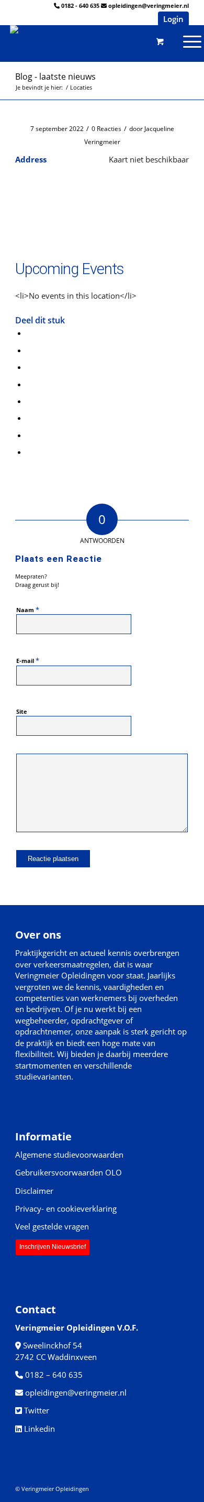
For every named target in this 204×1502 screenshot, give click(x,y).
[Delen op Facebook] (30, 333)
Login (173, 19)
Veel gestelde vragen (52, 1226)
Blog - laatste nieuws (55, 76)
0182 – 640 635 (54, 1374)
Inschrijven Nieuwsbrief (52, 1246)
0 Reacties (106, 128)
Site (21, 711)
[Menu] (151, 41)
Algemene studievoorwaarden (69, 1154)
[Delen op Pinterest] (30, 367)
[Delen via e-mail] (30, 452)
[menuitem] (151, 41)
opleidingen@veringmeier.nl (148, 5)
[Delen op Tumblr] (30, 401)
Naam (27, 609)
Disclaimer (34, 1190)
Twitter (36, 1410)
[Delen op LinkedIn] (30, 384)
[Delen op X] (30, 350)
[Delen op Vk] (30, 417)
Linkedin (39, 1428)
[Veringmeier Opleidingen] (79, 41)
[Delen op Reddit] (30, 435)
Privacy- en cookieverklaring (66, 1208)
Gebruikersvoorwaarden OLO (68, 1172)
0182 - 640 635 (80, 5)
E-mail (27, 660)
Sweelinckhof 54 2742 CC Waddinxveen (56, 1351)
